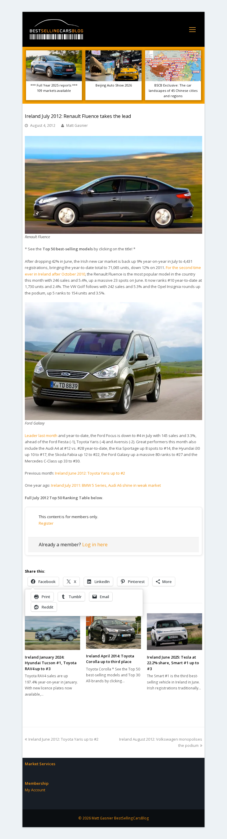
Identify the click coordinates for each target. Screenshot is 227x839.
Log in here (95, 544)
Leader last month (41, 435)
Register (46, 523)
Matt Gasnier (77, 125)
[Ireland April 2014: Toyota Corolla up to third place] (113, 631)
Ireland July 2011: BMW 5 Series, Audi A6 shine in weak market (106, 485)
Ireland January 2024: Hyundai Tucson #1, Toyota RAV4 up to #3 (51, 662)
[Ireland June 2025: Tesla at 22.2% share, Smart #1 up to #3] (174, 631)
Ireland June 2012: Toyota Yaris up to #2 (90, 473)
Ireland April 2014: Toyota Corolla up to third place (110, 659)
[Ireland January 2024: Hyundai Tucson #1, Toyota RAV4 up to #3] (52, 631)
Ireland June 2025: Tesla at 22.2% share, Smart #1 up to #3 (173, 662)
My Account (35, 789)
